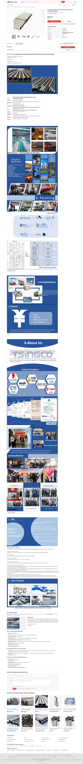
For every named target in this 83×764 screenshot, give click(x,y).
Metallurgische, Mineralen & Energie (17, 6)
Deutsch (33, 757)
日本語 (22, 757)
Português (36, 757)
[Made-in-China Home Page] (12, 2)
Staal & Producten (25, 6)
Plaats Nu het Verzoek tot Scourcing (31, 688)
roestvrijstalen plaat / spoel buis (29, 741)
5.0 (64, 44)
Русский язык (44, 757)
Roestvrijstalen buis (56, 750)
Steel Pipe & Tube (32, 6)
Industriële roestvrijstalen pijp (63, 737)
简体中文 (15, 757)
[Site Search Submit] (63, 2)
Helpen (65, 4)
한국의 (48, 757)
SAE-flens (25, 737)
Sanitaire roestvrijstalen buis (28, 739)
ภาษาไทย (61, 757)
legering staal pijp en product (46, 739)
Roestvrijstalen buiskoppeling (11, 739)
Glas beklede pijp (9, 737)
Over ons (14, 755)
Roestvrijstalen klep (62, 741)
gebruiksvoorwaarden (41, 760)
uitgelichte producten (62, 739)
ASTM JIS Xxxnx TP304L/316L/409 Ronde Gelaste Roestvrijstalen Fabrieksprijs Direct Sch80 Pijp (41, 709)
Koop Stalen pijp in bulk (64, 750)
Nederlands (54, 757)
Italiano (40, 757)
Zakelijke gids (64, 755)
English (12, 757)
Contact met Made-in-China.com (37, 755)
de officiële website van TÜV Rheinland (38, 614)
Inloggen (74, 2)
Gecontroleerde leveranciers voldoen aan (52, 755)
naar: (11, 678)
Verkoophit (43, 741)
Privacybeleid (29, 755)
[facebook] (67, 755)
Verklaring (17, 755)
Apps (69, 4)
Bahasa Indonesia (72, 757)
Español (29, 757)
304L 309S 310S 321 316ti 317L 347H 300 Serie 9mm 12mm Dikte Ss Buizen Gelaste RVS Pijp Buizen (69, 709)
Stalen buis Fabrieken (20, 750)
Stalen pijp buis (49, 750)
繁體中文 (19, 757)
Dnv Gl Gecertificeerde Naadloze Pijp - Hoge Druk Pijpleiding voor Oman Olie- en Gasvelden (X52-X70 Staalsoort (13, 729)
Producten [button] (22, 1)
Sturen (14, 688)
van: (11, 675)
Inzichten (60, 755)
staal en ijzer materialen (45, 737)
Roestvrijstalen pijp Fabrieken (29, 750)
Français (26, 757)
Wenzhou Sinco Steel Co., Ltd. (54, 12)
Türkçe (64, 757)
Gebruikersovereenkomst (23, 755)
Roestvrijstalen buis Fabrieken (40, 750)
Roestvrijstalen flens (10, 741)
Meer (8, 751)
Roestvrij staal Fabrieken (11, 750)
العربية (51, 757)
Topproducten (44, 755)
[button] (60, 1)
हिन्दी (57, 757)
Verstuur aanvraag (54, 21)
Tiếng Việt (67, 757)
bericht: (11, 680)
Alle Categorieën (10, 4)
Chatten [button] (69, 21)
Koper (59, 4)
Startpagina (8, 6)
